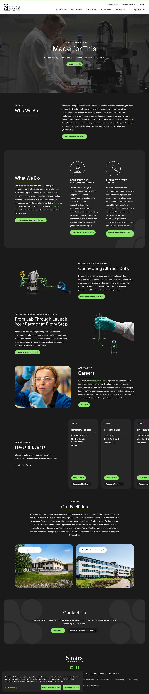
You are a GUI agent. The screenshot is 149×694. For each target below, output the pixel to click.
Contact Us (120, 10)
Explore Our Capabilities (26, 352)
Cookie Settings (133, 679)
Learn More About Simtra (73, 136)
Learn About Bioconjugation (90, 296)
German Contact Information (84, 679)
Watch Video (73, 64)
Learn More (77, 478)
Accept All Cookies (72, 687)
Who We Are (61, 10)
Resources (106, 10)
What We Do (76, 10)
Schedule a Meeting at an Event (82, 630)
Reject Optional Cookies (51, 687)
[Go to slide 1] (19, 465)
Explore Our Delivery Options (119, 232)
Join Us (83, 405)
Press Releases (112, 4)
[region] (42, 681)
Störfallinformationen (104, 679)
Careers (141, 4)
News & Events (128, 4)
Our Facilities (91, 10)
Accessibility (119, 679)
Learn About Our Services (82, 232)
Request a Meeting (80, 484)
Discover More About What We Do (30, 220)
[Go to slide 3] (27, 465)
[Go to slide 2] (23, 465)
